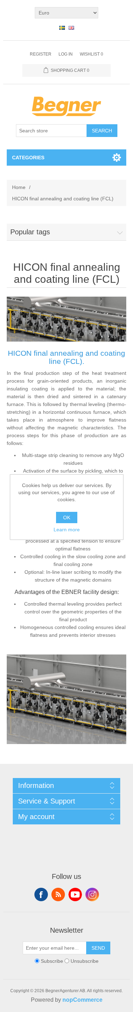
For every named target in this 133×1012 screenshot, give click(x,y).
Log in (66, 54)
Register (40, 54)
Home (19, 187)
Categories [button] (28, 157)
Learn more (67, 529)
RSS (58, 894)
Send (98, 948)
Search (102, 130)
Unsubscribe (85, 961)
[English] (71, 27)
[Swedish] (62, 27)
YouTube (75, 894)
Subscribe (52, 961)
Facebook (41, 894)
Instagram (92, 894)
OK (66, 517)
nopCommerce (82, 1000)
